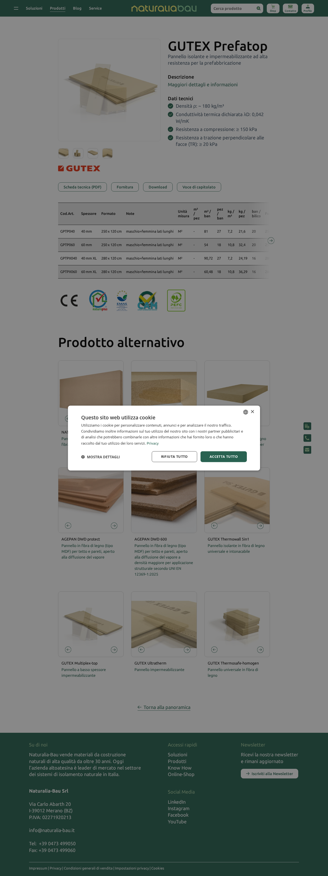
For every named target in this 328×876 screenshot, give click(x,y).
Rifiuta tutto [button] (174, 456)
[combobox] (245, 412)
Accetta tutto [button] (224, 456)
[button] (100, 456)
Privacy (152, 443)
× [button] (252, 412)
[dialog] (164, 438)
